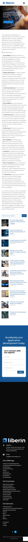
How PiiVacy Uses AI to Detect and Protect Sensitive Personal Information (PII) (18, 272)
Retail (4, 513)
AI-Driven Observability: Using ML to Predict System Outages (17, 221)
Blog (4, 517)
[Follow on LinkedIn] (15, 532)
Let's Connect (8, 22)
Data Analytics (6, 475)
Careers (5, 523)
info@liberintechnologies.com (13, 456)
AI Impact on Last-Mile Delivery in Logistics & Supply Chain (18, 252)
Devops (4, 470)
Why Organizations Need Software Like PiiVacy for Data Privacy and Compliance (18, 282)
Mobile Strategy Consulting (9, 489)
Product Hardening (7, 498)
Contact (5, 525)
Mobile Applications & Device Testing (11, 491)
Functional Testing (7, 496)
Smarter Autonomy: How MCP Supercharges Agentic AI (18, 241)
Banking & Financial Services (9, 510)
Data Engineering (7, 473)
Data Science (6, 472)
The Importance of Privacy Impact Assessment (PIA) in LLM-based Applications (17, 262)
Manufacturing (6, 515)
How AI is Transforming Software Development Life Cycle (17, 231)
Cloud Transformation (8, 468)
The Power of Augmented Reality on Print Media (17, 302)
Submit (21, 372)
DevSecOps (6, 499)
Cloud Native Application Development (12, 465)
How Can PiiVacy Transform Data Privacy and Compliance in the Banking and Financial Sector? (18, 293)
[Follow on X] (12, 532)
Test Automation (7, 494)
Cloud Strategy (6, 467)
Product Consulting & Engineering (11, 463)
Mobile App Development (9, 487)
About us (5, 518)
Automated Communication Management (13, 508)
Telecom (5, 511)
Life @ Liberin (6, 522)
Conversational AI (7, 477)
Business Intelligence (8, 486)
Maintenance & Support (8, 484)
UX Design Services (7, 506)
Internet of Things (7, 492)
